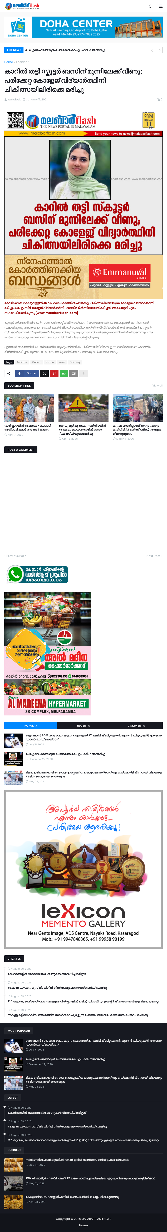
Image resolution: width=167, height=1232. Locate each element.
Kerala (50, 362)
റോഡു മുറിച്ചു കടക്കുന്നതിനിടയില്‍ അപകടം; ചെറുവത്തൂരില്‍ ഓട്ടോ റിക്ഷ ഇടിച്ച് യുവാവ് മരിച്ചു (82, 430)
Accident (22, 62)
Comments (136, 726)
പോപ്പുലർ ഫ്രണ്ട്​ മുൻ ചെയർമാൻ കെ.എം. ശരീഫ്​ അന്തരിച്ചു (65, 754)
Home (8, 62)
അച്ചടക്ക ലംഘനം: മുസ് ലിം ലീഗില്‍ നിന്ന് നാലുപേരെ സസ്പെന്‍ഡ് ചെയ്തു (57, 988)
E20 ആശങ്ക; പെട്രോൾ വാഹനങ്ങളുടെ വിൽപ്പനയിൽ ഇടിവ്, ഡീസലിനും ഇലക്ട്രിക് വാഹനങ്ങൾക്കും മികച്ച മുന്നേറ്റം (83, 1001)
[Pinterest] (54, 373)
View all (157, 385)
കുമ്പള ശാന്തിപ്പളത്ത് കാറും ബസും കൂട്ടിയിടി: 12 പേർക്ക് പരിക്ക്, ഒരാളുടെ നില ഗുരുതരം (137, 430)
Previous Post (16, 556)
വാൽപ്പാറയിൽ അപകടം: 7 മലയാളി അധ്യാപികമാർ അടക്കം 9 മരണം (27, 428)
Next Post (153, 556)
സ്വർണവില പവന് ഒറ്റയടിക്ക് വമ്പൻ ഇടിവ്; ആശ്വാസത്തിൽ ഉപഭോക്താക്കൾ (77, 1160)
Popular (30, 726)
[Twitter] (44, 373)
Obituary (75, 362)
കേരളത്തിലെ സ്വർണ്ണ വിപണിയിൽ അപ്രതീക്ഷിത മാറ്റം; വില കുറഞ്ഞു (72, 1197)
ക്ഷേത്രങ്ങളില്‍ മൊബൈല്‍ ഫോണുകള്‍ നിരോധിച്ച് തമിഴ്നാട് (46, 974)
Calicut (36, 362)
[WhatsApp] (64, 373)
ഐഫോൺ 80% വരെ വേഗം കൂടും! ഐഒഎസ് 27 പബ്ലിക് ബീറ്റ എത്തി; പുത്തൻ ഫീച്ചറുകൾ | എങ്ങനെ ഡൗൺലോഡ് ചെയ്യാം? (93, 737)
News (61, 362)
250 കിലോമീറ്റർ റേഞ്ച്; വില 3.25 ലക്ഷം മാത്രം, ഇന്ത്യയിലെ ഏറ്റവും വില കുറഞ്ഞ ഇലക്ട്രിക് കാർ (90, 1178)
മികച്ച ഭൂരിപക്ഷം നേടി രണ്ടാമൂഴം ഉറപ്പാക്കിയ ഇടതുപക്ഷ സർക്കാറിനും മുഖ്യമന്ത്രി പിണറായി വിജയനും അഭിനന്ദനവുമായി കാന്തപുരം (93, 50)
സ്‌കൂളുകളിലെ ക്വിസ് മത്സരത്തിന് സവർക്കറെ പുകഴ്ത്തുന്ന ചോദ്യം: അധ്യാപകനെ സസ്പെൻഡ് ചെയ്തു (77, 1015)
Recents (83, 726)
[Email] (73, 373)
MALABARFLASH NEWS (96, 1219)
